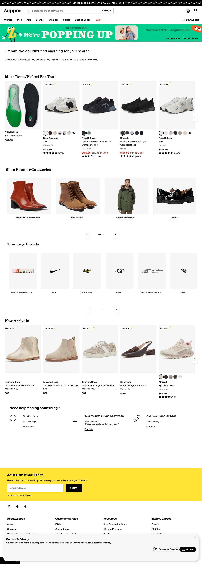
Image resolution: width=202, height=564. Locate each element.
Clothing (156, 529)
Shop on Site (173, 38)
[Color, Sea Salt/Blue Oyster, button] (166, 133)
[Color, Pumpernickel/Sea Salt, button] (50, 133)
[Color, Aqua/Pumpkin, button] (89, 133)
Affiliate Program (112, 529)
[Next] (195, 117)
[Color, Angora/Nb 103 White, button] (69, 133)
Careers (11, 529)
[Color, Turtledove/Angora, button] (184, 133)
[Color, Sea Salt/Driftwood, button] (180, 133)
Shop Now (124, 2)
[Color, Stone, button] (170, 377)
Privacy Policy (104, 543)
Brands (155, 524)
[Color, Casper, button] (180, 377)
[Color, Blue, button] (136, 133)
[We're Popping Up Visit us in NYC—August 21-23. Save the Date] (101, 33)
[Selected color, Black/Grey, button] (84, 133)
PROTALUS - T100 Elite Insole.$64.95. (23, 111)
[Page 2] (103, 234)
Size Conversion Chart (115, 524)
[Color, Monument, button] (166, 377)
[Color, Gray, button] (132, 133)
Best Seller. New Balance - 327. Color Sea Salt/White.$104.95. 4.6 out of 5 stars (61, 118)
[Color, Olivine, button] (175, 377)
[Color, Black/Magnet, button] (175, 133)
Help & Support (190, 19)
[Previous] (86, 234)
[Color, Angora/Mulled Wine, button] (64, 133)
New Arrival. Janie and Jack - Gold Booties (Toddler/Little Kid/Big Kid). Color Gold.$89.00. (23, 360)
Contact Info (62, 529)
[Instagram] (9, 506)
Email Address (18, 488)
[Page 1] (99, 234)
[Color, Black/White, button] (141, 133)
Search (106, 10)
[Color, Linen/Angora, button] (55, 133)
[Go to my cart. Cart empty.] (195, 11)
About (10, 524)
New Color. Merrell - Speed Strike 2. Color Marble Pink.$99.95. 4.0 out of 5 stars (177, 362)
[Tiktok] (17, 506)
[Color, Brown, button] (127, 133)
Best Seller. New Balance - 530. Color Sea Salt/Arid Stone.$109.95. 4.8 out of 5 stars (177, 118)
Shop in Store (190, 38)
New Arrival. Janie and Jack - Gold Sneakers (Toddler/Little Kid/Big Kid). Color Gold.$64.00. (100, 360)
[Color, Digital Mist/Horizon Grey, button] (59, 133)
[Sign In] (187, 11)
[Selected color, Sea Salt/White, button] (45, 133)
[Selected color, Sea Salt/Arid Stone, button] (161, 133)
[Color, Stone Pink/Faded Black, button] (170, 133)
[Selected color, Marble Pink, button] (161, 377)
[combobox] (62, 11)
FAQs (58, 524)
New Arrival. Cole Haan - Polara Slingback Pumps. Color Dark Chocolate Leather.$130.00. (138, 360)
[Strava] (25, 506)
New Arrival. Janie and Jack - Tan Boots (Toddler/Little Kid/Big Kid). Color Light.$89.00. (61, 360)
